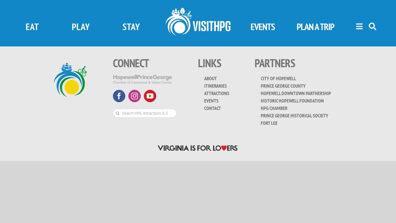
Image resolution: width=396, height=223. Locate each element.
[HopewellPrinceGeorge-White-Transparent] (142, 77)
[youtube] (150, 96)
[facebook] (119, 96)
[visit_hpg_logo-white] (198, 10)
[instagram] (134, 96)
